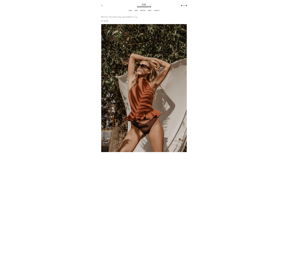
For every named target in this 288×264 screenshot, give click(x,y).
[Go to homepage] (144, 5)
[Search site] (102, 6)
